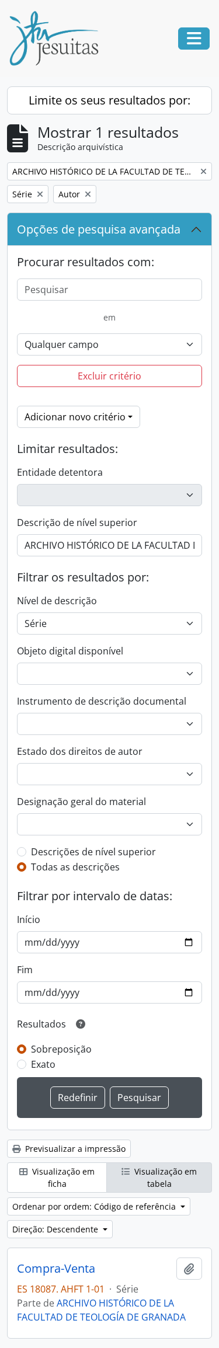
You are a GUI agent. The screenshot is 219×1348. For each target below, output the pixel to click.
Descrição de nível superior (77, 522)
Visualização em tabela (164, 1177)
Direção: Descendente (56, 1229)
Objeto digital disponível (70, 651)
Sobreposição (61, 1049)
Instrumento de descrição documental (101, 701)
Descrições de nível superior (93, 851)
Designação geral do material (81, 801)
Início (28, 919)
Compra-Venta (56, 1269)
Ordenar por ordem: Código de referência (95, 1206)
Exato (43, 1064)
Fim (25, 969)
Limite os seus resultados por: (109, 100)
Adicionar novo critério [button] (75, 416)
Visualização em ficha (62, 1177)
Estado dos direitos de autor (79, 751)
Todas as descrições (75, 867)
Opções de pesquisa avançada (98, 229)
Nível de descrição (57, 600)
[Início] (58, 38)
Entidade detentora (60, 472)
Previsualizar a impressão (74, 1148)
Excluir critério (109, 376)
